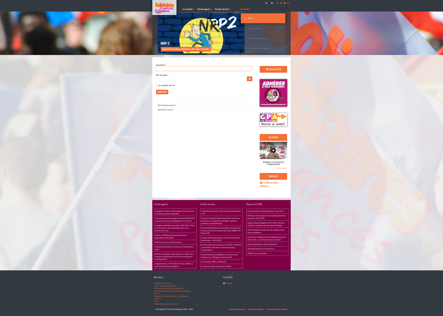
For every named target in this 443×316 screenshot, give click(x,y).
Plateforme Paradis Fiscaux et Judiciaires (171, 296)
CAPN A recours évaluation (257, 253)
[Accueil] (166, 7)
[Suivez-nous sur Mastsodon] (281, 3)
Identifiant (161, 65)
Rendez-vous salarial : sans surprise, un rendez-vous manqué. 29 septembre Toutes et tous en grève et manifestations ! (174, 256)
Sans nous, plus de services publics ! (177, 49)
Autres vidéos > (282, 168)
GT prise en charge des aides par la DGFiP (216, 266)
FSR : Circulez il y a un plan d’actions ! (168, 242)
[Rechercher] (266, 3)
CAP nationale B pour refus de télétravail (262, 244)
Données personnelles (276, 309)
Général (229, 283)
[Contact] (272, 3)
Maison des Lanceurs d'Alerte (166, 304)
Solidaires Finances (162, 283)
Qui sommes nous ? (237, 309)
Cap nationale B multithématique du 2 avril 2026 (265, 211)
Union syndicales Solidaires (165, 286)
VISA (156, 301)
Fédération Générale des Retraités (168, 288)
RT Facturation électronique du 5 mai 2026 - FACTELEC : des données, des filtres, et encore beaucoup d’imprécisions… (221, 247)
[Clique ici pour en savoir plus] (273, 93)
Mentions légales (256, 309)
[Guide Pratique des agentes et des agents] (273, 119)
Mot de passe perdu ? (167, 105)
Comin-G (157, 299)
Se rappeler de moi (167, 85)
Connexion (162, 92)
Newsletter (274, 69)
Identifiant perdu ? (166, 109)
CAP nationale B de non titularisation (260, 249)
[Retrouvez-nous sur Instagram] (288, 3)
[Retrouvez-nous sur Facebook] (277, 3)
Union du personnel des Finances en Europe (172, 291)
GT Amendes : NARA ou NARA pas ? (214, 262)
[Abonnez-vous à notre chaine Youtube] (284, 3)
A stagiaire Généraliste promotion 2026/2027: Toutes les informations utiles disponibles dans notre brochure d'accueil (175, 228)
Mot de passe (162, 75)
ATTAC (157, 293)
